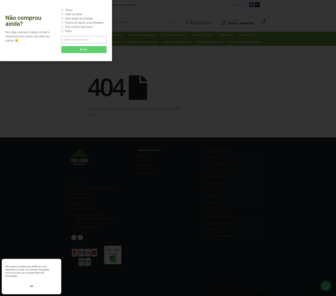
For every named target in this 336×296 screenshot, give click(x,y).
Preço (68, 10)
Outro (68, 31)
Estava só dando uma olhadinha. (84, 22)
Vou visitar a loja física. (79, 27)
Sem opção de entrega (79, 18)
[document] (168, 148)
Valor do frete (73, 14)
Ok (31, 286)
